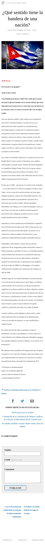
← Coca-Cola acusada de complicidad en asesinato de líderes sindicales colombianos (12, 512)
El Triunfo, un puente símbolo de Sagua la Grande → (32, 510)
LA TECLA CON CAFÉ (16, 3)
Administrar (37, 540)
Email (32, 401)
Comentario (9, 469)
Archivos (22, 540)
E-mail (13, 460)
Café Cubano (23, 34)
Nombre (7, 450)
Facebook (13, 401)
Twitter (22, 401)
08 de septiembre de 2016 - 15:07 (22, 30)
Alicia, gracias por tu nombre (22, 412)
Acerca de (7, 540)
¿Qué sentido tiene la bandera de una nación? (22, 19)
